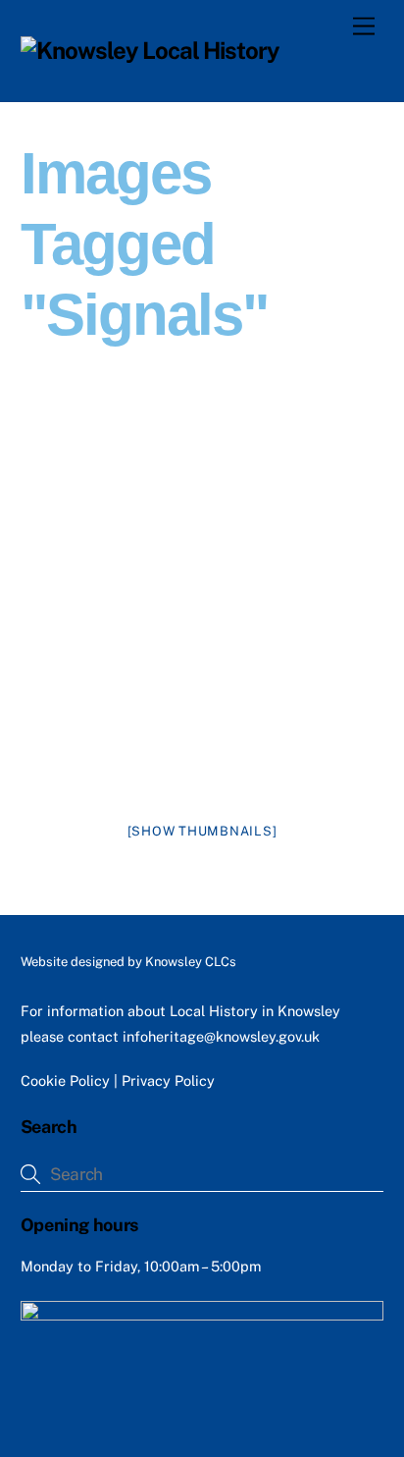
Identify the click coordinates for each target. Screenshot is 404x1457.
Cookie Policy (65, 1080)
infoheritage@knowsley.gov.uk (221, 1036)
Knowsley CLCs (190, 961)
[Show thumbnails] (202, 831)
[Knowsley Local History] (150, 50)
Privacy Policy (168, 1080)
